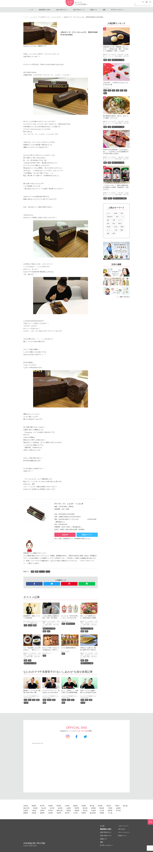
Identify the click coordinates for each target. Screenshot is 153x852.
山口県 (102, 810)
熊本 (86, 631)
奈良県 (50, 810)
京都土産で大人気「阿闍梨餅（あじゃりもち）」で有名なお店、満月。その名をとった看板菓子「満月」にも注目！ (116, 49)
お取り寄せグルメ (61, 9)
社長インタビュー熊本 (87, 628)
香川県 (118, 810)
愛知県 (102, 808)
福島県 (75, 805)
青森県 (34, 805)
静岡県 (93, 808)
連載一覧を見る (125, 297)
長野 (86, 700)
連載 (104, 9)
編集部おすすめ (70, 623)
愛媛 (122, 230)
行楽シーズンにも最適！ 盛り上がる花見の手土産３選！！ (88, 692)
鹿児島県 (93, 813)
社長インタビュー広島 (30, 663)
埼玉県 (108, 805)
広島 (29, 660)
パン (123, 216)
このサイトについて (123, 825)
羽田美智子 (110, 216)
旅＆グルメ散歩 (65, 651)
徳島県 (110, 810)
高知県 (34, 813)
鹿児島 (49, 700)
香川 (29, 700)
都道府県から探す (44, 9)
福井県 (60, 808)
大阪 (25, 625)
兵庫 (32, 571)
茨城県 (83, 805)
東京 (48, 631)
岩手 (68, 700)
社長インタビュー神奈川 (119, 198)
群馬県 (100, 805)
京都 (63, 653)
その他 (110, 813)
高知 (108, 223)
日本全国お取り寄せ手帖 (34, 843)
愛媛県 (25, 813)
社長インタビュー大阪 (118, 127)
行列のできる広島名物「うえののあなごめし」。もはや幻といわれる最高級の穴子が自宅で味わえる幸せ (116, 151)
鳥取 (34, 700)
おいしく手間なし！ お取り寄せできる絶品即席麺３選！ (69, 692)
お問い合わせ (121, 829)
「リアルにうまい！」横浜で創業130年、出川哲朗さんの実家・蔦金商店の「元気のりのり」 (116, 187)
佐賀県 (50, 813)
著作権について (122, 835)
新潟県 (35, 808)
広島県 (93, 810)
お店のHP (65, 534)
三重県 (110, 808)
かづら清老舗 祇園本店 (68, 648)
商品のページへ (87, 534)
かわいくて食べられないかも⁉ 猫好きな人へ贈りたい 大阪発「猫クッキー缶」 (50, 650)
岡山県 (85, 810)
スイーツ (42, 571)
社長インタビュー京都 (118, 60)
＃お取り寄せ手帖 (81, 731)
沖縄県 (102, 813)
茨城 (86, 660)
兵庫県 (42, 810)
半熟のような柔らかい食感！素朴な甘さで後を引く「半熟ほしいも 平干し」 (88, 650)
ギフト (108, 213)
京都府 (25, 810)
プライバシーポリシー (124, 832)
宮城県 (50, 805)
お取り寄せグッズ (78, 9)
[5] (116, 182)
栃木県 (92, 805)
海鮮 (108, 233)
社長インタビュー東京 (49, 628)
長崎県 (59, 813)
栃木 (63, 623)
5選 (125, 90)
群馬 (114, 233)
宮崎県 (83, 813)
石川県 (52, 808)
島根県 (77, 810)
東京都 (125, 805)
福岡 (54, 700)
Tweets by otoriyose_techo (37, 743)
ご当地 (115, 230)
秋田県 (59, 805)
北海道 (64, 700)
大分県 (75, 813)
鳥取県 (68, 810)
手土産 (30, 625)
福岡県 (42, 813)
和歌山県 (60, 810)
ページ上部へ (150, 822)
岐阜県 (85, 808)
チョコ (48, 571)
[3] (116, 113)
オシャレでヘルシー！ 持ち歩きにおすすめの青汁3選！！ (50, 692)
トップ (31, 9)
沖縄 (114, 220)
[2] (116, 79)
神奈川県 (26, 808)
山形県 (67, 805)
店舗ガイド (93, 9)
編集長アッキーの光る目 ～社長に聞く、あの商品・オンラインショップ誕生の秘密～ (51, 623)
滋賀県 (118, 808)
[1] (116, 43)
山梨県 (68, 808)
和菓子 (122, 226)
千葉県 (117, 805)
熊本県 (67, 813)
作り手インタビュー (117, 9)
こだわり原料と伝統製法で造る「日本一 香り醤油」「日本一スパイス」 (50, 618)
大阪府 (34, 810)
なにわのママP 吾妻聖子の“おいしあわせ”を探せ (45, 17)
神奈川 (110, 198)
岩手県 (42, 805)
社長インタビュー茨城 (87, 663)
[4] (116, 146)
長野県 (77, 808)
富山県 (43, 808)
